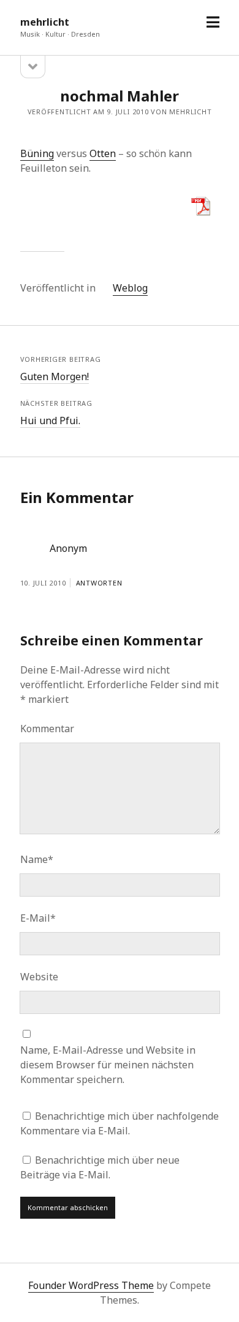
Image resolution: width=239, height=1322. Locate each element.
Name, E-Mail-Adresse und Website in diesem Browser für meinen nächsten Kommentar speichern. (107, 1064)
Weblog (130, 288)
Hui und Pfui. (50, 420)
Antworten (99, 582)
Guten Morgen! (54, 376)
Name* (36, 859)
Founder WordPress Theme (91, 1285)
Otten (102, 153)
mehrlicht (44, 22)
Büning (37, 153)
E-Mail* (38, 918)
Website (39, 976)
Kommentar (47, 728)
